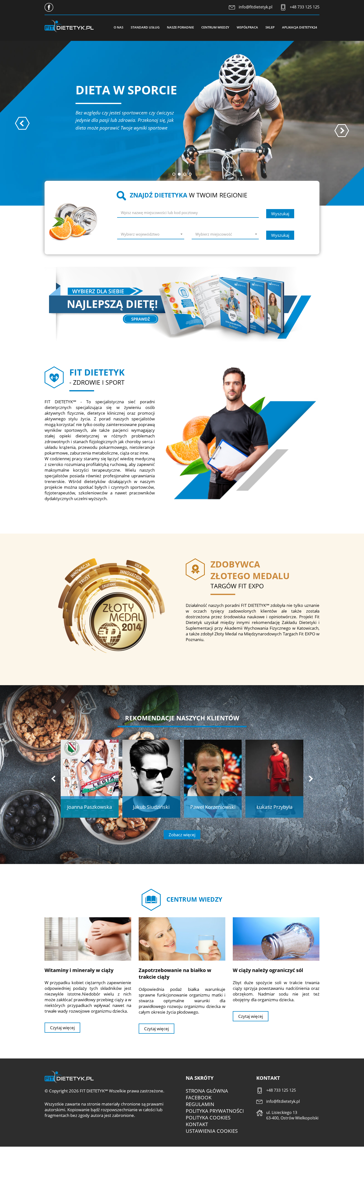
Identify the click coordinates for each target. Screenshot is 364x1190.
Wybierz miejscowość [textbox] (213, 234)
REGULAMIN (200, 1104)
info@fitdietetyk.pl (255, 7)
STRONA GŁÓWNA (207, 1090)
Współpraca (247, 27)
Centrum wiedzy (215, 27)
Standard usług (145, 27)
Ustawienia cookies (212, 1131)
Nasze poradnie (180, 27)
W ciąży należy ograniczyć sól (268, 970)
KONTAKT (197, 1124)
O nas (118, 27)
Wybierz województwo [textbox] (140, 234)
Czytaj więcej (62, 1027)
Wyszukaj (280, 213)
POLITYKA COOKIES (208, 1117)
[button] (173, 174)
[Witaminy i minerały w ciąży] (88, 938)
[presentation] (22, 123)
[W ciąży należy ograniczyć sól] (276, 938)
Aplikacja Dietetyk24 (299, 27)
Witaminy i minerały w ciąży (79, 970)
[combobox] (150, 235)
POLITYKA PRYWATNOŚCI (215, 1111)
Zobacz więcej (182, 835)
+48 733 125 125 (304, 7)
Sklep (270, 27)
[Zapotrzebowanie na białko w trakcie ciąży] (182, 938)
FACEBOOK (198, 1097)
